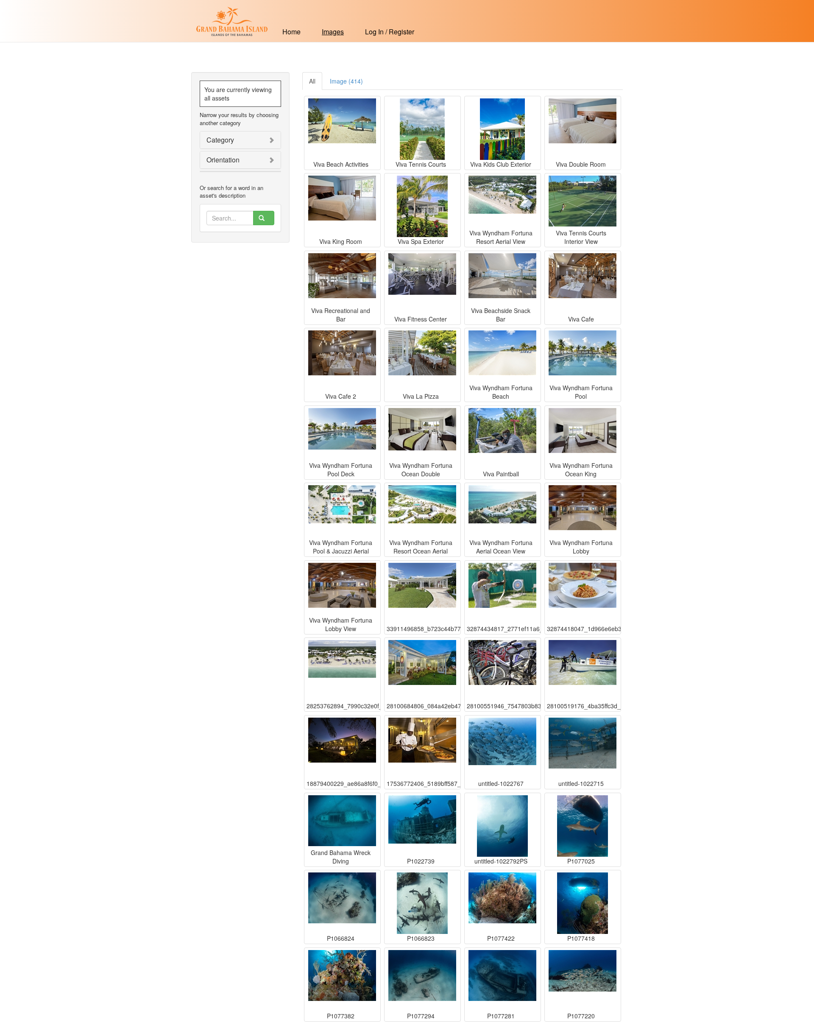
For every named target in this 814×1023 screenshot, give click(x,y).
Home (291, 31)
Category (220, 140)
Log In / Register (389, 31)
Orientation (223, 160)
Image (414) (346, 81)
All (312, 81)
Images (333, 31)
